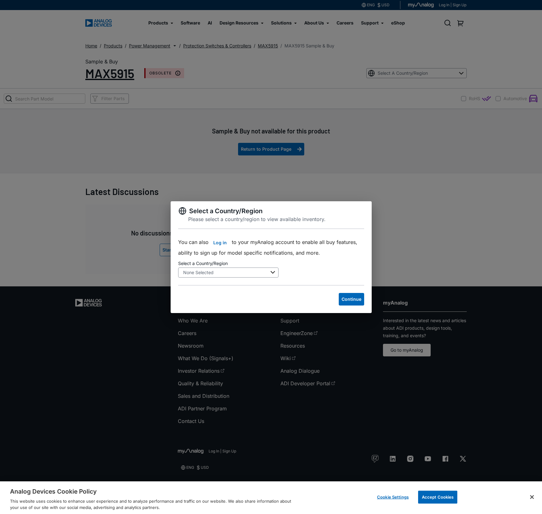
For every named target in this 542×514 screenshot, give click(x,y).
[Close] (532, 497)
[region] (271, 497)
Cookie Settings (393, 497)
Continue (351, 299)
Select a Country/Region (203, 263)
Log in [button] (220, 242)
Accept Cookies (438, 497)
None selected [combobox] (198, 272)
